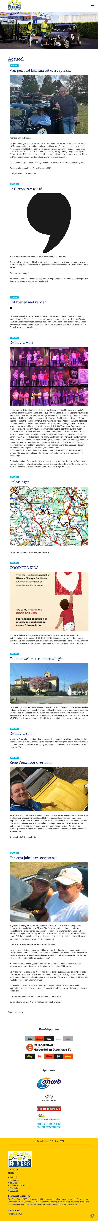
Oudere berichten (15, 1012)
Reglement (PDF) (15, 1214)
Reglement (17, 1185)
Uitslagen (46, 552)
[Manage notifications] (92, 1216)
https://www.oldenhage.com (37, 1204)
